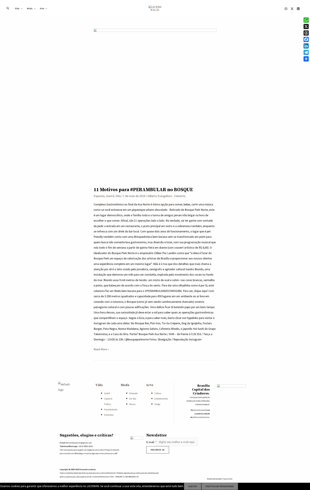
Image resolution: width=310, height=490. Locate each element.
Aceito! (192, 486)
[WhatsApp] (306, 20)
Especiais (99, 196)
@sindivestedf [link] (200, 410)
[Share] (306, 59)
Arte (42, 8)
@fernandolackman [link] (201, 417)
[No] (242, 487)
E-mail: (151, 442)
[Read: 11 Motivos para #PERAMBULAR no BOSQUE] (155, 105)
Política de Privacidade (220, 486)
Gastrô (110, 196)
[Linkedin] (298, 8)
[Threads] (306, 33)
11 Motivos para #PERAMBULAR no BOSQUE (143, 190)
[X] (292, 8)
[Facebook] (306, 39)
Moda (29, 8)
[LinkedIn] (306, 46)
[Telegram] (306, 52)
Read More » (101, 349)
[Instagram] (285, 8)
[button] (7, 8)
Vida (17, 8)
